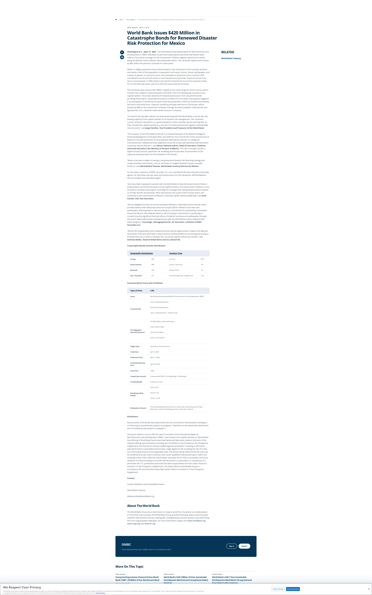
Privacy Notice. (100, 593)
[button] (122, 57)
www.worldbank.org (196, 520)
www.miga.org (133, 523)
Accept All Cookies (293, 589)
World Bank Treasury (231, 58)
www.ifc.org (150, 523)
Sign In (231, 546)
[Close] (369, 589)
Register (244, 546)
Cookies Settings (278, 589)
